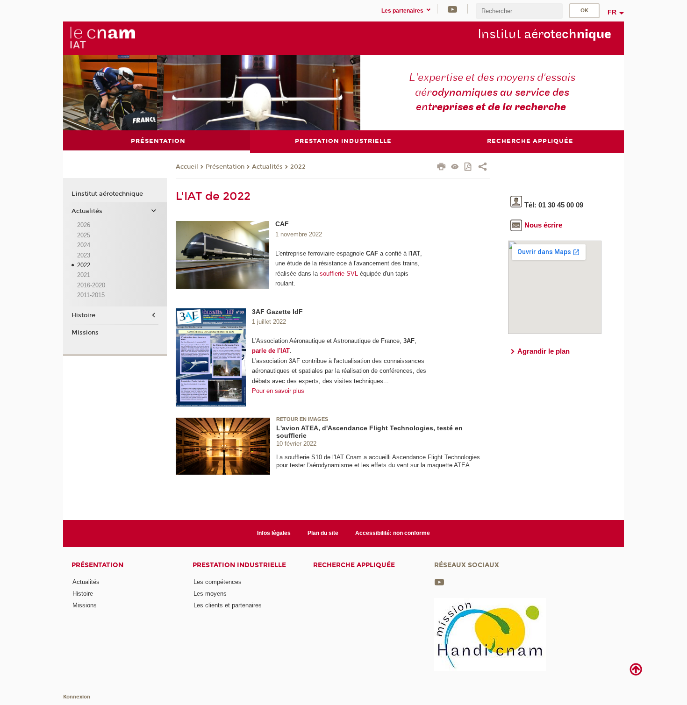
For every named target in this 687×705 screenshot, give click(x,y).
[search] (519, 11)
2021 (83, 274)
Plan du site (323, 533)
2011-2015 (91, 295)
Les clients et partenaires (227, 605)
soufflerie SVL (339, 273)
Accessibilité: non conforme (392, 533)
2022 (298, 167)
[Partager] (483, 167)
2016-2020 (91, 285)
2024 (83, 245)
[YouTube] (452, 8)
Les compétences (217, 581)
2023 (83, 255)
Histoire (83, 315)
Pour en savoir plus (278, 390)
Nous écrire (543, 225)
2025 (83, 235)
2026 (83, 224)
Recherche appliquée (354, 565)
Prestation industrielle (239, 565)
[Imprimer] (441, 167)
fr (612, 12)
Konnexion (76, 697)
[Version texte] (455, 167)
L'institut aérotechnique (107, 194)
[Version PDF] (468, 167)
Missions (85, 332)
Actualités (267, 167)
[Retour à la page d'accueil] (102, 38)
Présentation (225, 167)
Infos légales (274, 533)
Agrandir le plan (543, 351)
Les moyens (210, 593)
